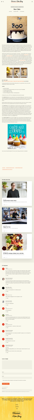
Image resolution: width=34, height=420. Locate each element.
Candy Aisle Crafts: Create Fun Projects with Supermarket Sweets (14, 81)
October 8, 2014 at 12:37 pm (9, 288)
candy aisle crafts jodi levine (10, 167)
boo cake (3, 167)
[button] (1, 1)
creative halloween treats (18, 167)
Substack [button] (16, 404)
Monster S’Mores (22, 60)
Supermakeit (26, 54)
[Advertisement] (17, 158)
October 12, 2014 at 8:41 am (9, 331)
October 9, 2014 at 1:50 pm (9, 315)
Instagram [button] (17, 406)
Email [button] (17, 408)
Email (3, 376)
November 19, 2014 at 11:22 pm (9, 339)
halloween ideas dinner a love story (7, 169)
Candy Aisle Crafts (9, 55)
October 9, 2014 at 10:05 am (9, 308)
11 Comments (22, 11)
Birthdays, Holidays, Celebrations (8, 182)
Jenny (11, 11)
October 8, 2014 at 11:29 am (9, 279)
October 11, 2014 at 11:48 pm (9, 324)
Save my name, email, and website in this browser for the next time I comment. (14, 380)
